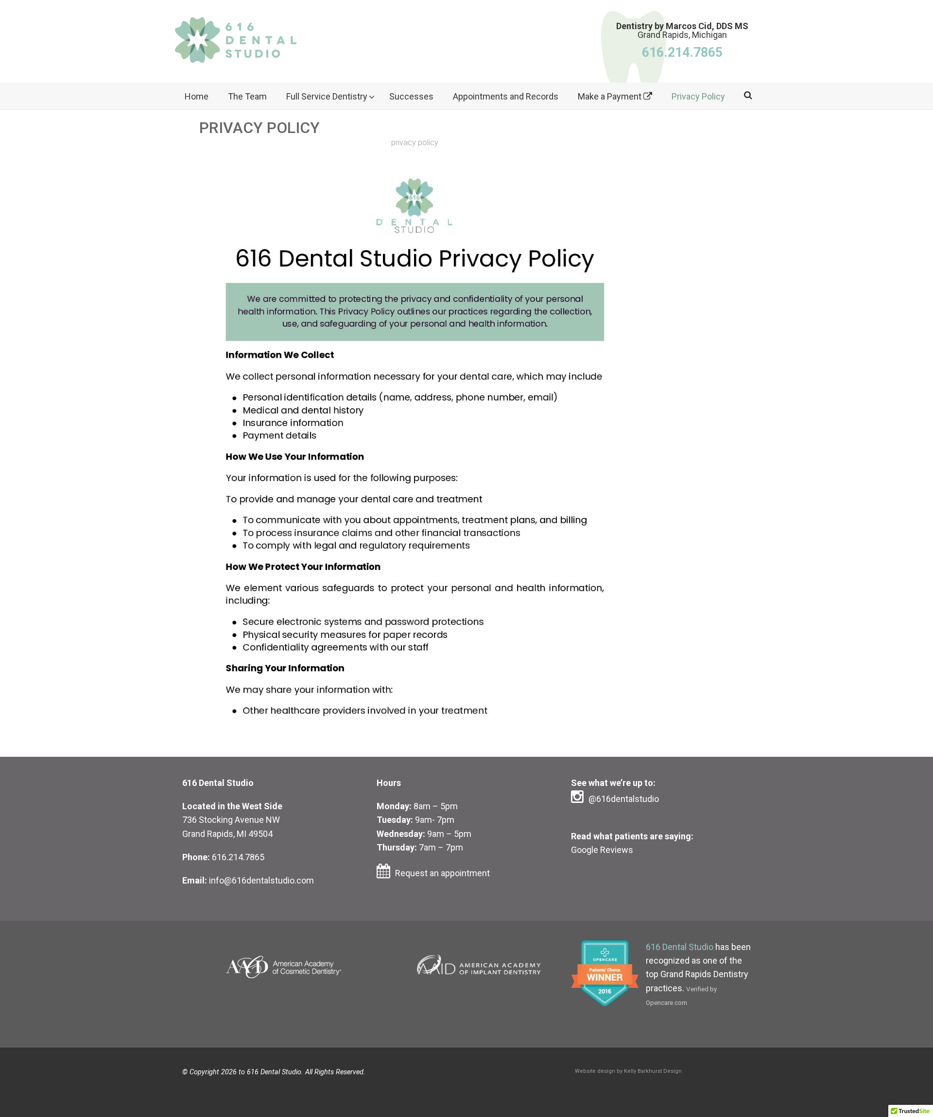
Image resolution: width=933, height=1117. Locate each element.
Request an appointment (442, 873)
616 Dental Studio (679, 947)
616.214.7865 (238, 857)
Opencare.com (666, 1002)
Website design (595, 1071)
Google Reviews (602, 850)
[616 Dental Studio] (235, 45)
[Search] (748, 95)
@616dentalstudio (623, 799)
